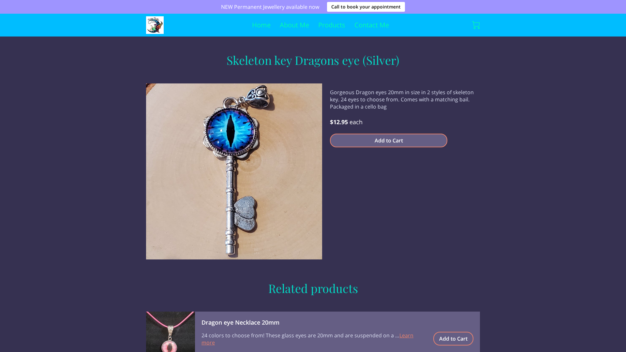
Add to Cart (389, 140)
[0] (476, 25)
